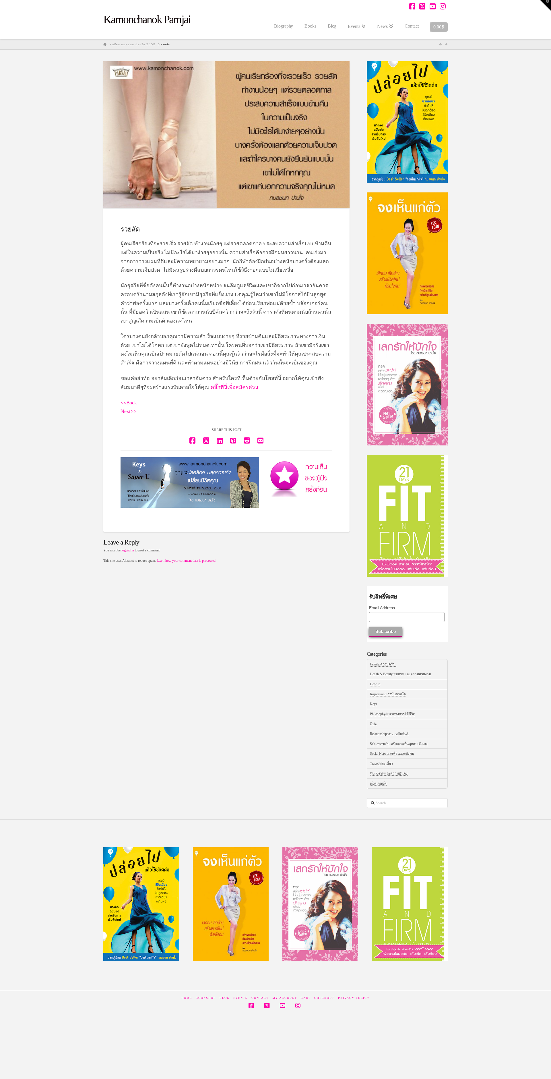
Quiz (373, 724)
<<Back (129, 403)
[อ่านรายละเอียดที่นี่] (190, 482)
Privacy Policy (354, 997)
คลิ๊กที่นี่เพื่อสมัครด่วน (234, 387)
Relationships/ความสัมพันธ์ (389, 734)
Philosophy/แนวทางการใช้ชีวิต (392, 714)
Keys (373, 704)
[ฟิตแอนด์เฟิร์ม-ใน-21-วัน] (407, 516)
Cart (306, 997)
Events (240, 997)
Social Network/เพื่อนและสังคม (392, 754)
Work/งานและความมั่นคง (389, 773)
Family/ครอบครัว (383, 664)
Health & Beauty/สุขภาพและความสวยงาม (400, 674)
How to (375, 684)
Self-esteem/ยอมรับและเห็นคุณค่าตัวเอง (399, 744)
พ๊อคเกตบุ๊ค (378, 783)
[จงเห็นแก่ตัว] (407, 253)
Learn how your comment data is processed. (186, 561)
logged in (127, 550)
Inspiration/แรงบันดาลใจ (388, 694)
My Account (284, 997)
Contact (260, 997)
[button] (545, 5)
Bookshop (206, 997)
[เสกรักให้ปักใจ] (407, 384)
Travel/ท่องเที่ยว (381, 764)
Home (186, 997)
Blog (225, 997)
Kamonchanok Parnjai (146, 19)
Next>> (128, 411)
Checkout (324, 997)
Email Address (382, 607)
